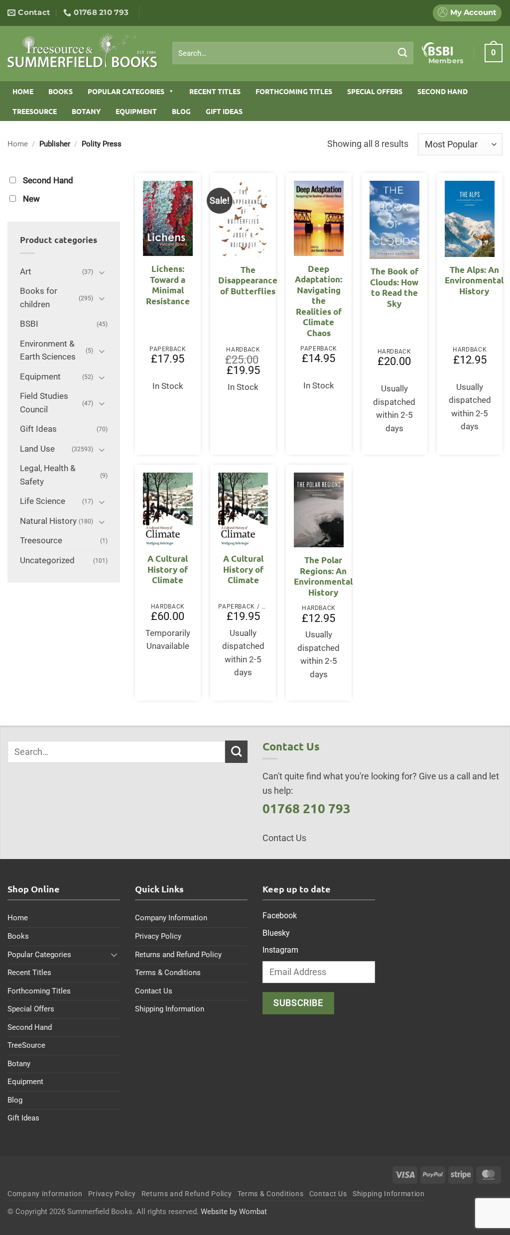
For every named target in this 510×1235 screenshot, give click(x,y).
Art (25, 271)
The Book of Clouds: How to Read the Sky (394, 287)
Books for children (38, 297)
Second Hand (442, 91)
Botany (86, 111)
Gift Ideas (224, 111)
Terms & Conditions (168, 972)
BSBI (29, 324)
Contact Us (153, 991)
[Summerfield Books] (82, 50)
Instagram (280, 950)
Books (60, 91)
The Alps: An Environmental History (474, 280)
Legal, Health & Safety (48, 475)
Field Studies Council (44, 402)
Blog (181, 111)
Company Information (171, 917)
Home (22, 91)
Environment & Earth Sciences (48, 350)
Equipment (136, 111)
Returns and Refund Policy (178, 954)
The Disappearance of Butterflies (247, 280)
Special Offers (374, 91)
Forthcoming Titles (293, 91)
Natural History (48, 521)
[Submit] (402, 52)
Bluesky (276, 933)
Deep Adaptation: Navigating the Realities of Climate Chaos (318, 300)
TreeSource (34, 111)
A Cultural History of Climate (167, 569)
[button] (494, 52)
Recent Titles (215, 91)
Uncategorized (47, 560)
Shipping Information (169, 1008)
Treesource (41, 540)
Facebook (279, 915)
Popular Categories (126, 91)
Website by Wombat (234, 1211)
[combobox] (292, 53)
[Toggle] (102, 272)
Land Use (37, 449)
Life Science (42, 501)
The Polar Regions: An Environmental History (323, 576)
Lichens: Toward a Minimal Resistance (168, 284)
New (31, 199)
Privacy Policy (158, 936)
